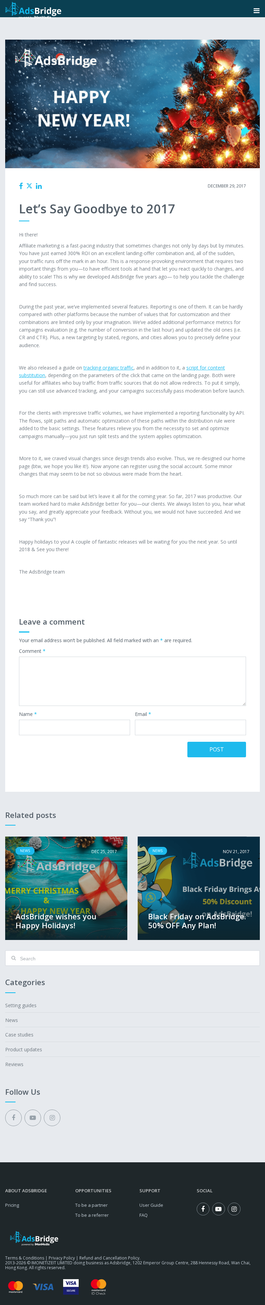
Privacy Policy (62, 1258)
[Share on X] (29, 186)
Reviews (14, 1064)
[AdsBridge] (33, 10)
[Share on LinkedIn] (39, 186)
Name (28, 714)
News (126, 185)
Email (143, 714)
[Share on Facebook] (21, 186)
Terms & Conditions (24, 1258)
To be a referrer (92, 1215)
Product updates (23, 1049)
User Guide (151, 1205)
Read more (66, 888)
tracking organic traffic (109, 367)
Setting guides (21, 1005)
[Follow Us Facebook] (13, 1118)
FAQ (143, 1215)
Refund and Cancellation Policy (109, 1258)
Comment (32, 651)
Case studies (19, 1034)
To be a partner (91, 1205)
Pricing (12, 1205)
